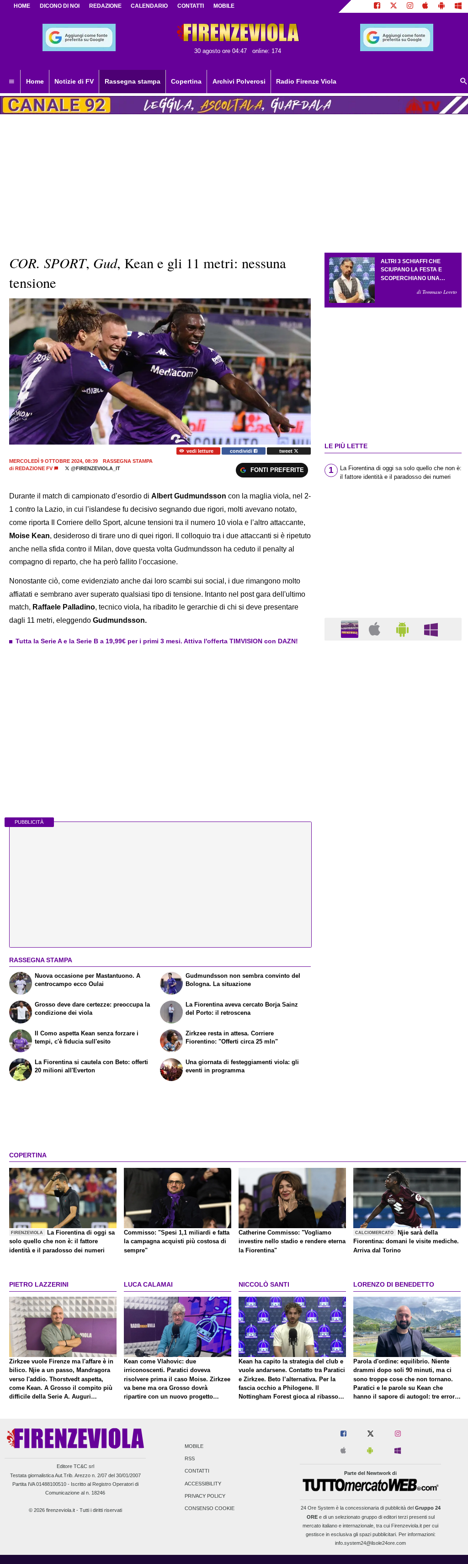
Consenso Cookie (209, 1508)
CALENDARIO (149, 6)
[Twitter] (393, 6)
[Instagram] (410, 6)
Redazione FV (34, 468)
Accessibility (203, 1483)
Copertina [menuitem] (186, 81)
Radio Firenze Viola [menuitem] (306, 81)
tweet (286, 451)
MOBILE (223, 6)
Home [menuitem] (35, 81)
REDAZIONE (105, 6)
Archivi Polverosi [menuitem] (239, 81)
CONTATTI (190, 6)
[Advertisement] (393, 1002)
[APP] (351, 628)
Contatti (197, 1471)
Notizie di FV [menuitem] (74, 81)
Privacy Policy (205, 1496)
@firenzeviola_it (94, 468)
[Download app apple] (425, 6)
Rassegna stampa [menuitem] (132, 81)
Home (22, 6)
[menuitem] (11, 82)
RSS (190, 1459)
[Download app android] (441, 6)
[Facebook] (377, 6)
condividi (242, 451)
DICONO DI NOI (60, 6)
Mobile (194, 1446)
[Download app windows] (458, 6)
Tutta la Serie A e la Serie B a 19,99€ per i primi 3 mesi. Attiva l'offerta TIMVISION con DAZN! (157, 641)
